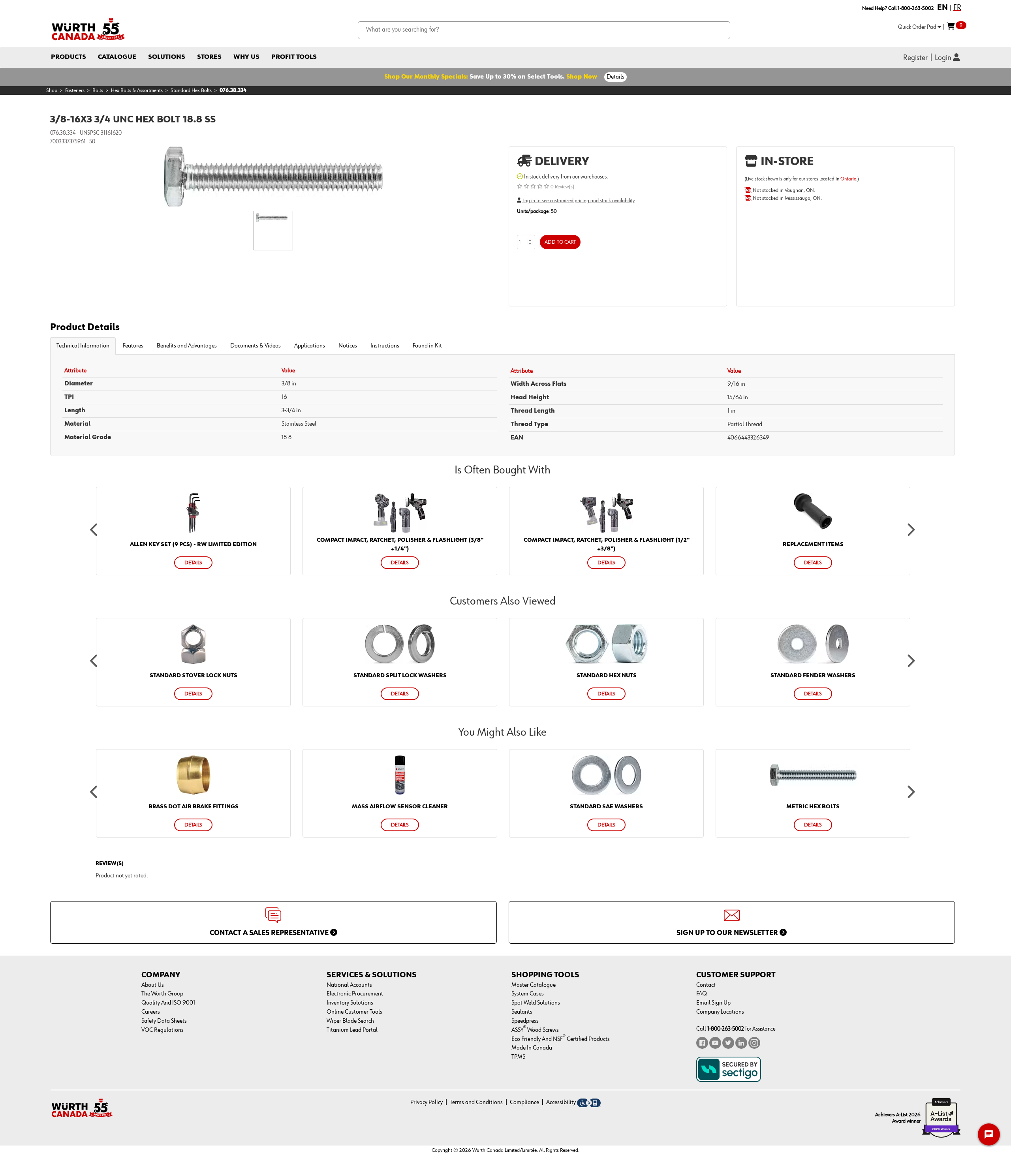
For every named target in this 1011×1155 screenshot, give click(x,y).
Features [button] (133, 346)
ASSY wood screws (535, 1030)
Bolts (97, 90)
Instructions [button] (384, 346)
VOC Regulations (162, 1030)
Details (615, 77)
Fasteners (75, 90)
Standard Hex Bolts (191, 90)
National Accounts (349, 985)
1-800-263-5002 (725, 1029)
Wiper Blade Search (350, 1021)
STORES (209, 57)
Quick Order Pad (918, 27)
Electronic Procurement (355, 994)
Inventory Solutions (350, 1003)
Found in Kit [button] (427, 346)
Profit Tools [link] (294, 57)
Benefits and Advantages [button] (187, 346)
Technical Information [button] (82, 346)
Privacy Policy (426, 1102)
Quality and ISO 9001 (168, 1003)
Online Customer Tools (354, 1012)
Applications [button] (309, 346)
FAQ (701, 994)
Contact (706, 985)
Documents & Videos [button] (255, 346)
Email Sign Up (713, 1003)
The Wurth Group (162, 994)
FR (957, 7)
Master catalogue (533, 985)
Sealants (521, 1012)
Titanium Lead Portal (352, 1030)
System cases (527, 994)
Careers (150, 1012)
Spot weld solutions (535, 1003)
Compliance (524, 1102)
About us (152, 985)
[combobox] (544, 30)
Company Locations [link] (720, 1012)
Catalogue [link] (117, 57)
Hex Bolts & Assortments (137, 90)
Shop (51, 90)
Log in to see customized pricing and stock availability (578, 200)
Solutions (166, 57)
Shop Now (581, 77)
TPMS (518, 1057)
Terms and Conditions (476, 1102)
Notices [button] (347, 346)
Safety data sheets (164, 1021)
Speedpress (525, 1021)
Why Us (246, 57)
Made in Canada (531, 1048)
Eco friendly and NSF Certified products (560, 1039)
